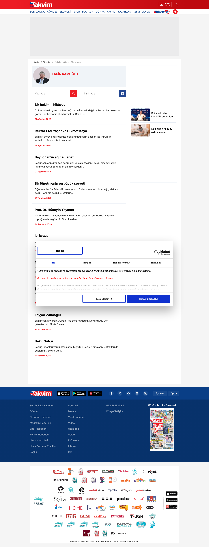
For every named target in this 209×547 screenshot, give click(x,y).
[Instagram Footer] (136, 393)
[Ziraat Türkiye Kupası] (175, 11)
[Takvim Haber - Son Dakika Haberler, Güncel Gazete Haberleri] (41, 393)
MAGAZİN (87, 11)
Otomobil (73, 428)
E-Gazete (73, 440)
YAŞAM (111, 11)
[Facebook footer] (111, 393)
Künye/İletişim (114, 411)
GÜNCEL (52, 11)
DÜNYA (100, 11)
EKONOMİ (65, 11)
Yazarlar (47, 62)
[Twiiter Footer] (119, 393)
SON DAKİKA (37, 11)
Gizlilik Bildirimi (115, 405)
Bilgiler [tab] (87, 262)
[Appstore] (64, 393)
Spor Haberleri (38, 428)
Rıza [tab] (52, 262)
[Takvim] (40, 4)
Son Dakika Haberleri (42, 405)
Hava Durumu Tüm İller (43, 446)
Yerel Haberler (76, 417)
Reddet (60, 250)
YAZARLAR (124, 11)
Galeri (71, 434)
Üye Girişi (160, 393)
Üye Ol (174, 393)
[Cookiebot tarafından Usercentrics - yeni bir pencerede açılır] (156, 252)
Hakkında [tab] (156, 262)
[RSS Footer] (145, 393)
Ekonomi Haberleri (40, 417)
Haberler (35, 62)
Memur (72, 411)
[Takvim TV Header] (162, 11)
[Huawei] (95, 393)
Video (71, 422)
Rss (70, 451)
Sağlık (33, 451)
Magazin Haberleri (40, 422)
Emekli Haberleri (39, 434)
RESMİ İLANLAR (142, 11)
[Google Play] (79, 393)
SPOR (76, 11)
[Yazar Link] (79, 112)
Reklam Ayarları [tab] (121, 262)
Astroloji (73, 405)
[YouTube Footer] (128, 393)
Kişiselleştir (102, 298)
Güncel (34, 411)
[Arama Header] (177, 4)
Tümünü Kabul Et (148, 298)
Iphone (72, 446)
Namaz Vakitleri (39, 440)
